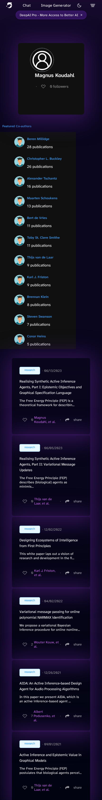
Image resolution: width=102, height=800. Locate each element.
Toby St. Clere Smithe (43, 237)
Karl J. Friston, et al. (45, 572)
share (78, 419)
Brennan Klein (38, 297)
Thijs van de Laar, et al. (43, 501)
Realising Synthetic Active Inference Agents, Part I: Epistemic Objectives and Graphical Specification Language (50, 387)
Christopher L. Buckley (44, 158)
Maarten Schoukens (42, 198)
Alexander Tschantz (42, 178)
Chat (27, 5)
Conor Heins (36, 336)
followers (59, 86)
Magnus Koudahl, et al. (45, 419)
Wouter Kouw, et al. (46, 644)
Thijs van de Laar (40, 257)
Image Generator (56, 5)
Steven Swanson (39, 316)
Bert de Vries (37, 218)
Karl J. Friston (37, 277)
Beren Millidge (38, 139)
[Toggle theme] (79, 5)
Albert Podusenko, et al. (44, 715)
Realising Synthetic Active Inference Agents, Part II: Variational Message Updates (47, 464)
